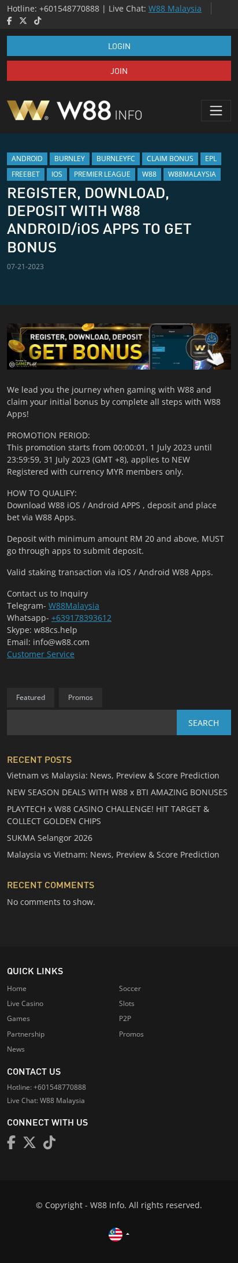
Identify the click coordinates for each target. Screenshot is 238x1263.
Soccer (130, 988)
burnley (69, 158)
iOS (56, 174)
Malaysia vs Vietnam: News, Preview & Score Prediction (113, 854)
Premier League (102, 174)
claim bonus (170, 158)
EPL (211, 158)
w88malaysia (192, 174)
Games (18, 1018)
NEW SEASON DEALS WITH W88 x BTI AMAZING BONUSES (117, 792)
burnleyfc (115, 158)
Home (17, 988)
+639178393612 (81, 617)
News (16, 1049)
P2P (125, 1018)
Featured (30, 697)
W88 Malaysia (175, 8)
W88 (149, 174)
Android (27, 158)
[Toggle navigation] (216, 110)
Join (119, 70)
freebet (26, 174)
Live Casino (25, 1003)
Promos (80, 697)
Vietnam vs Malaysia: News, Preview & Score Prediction (113, 775)
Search (203, 722)
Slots (127, 1003)
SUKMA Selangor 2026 (49, 837)
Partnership (25, 1034)
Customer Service (41, 654)
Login (119, 45)
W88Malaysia (74, 605)
